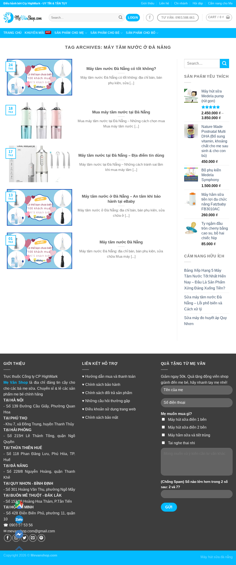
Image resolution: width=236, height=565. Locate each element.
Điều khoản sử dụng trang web (110, 409)
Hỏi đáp (198, 3)
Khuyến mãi (34, 33)
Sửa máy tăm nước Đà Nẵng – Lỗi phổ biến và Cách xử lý (203, 303)
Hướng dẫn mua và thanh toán (110, 376)
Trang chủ (12, 33)
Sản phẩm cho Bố (140, 33)
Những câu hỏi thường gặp (107, 401)
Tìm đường (19, 510)
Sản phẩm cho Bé (105, 33)
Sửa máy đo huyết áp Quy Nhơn (205, 321)
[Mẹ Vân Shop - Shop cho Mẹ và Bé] (22, 17)
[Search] (120, 17)
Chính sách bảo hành (102, 384)
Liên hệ (164, 3)
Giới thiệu (147, 3)
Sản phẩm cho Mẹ (69, 33)
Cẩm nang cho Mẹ (220, 3)
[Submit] (224, 63)
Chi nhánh (181, 3)
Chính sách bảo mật (101, 417)
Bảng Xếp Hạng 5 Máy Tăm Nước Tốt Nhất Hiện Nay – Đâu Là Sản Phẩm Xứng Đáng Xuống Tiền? (205, 279)
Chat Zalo (19, 525)
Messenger (19, 540)
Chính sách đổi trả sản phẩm (108, 393)
